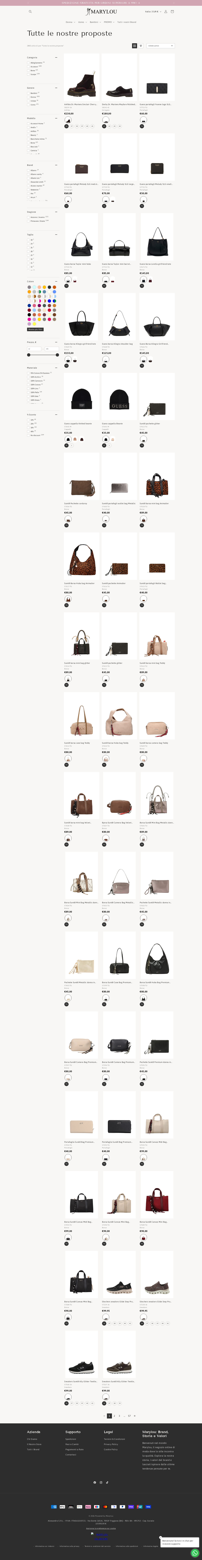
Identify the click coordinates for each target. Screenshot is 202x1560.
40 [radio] (87, 126)
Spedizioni (71, 1439)
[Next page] (134, 1415)
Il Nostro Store (34, 1444)
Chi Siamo (32, 1439)
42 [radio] (109, 126)
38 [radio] (77, 126)
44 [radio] (120, 126)
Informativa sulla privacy (69, 1546)
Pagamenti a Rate (75, 1449)
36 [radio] (66, 126)
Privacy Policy (111, 1444)
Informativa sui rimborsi (44, 1546)
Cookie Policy (111, 1449)
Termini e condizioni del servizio (98, 1546)
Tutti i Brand (33, 1449)
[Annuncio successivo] (174, 3)
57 (129, 1415)
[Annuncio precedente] (28, 3)
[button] (30, 11)
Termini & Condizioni (114, 1439)
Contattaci (71, 1454)
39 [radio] (82, 126)
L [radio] (71, 445)
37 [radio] (71, 126)
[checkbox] (29, 287)
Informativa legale (150, 1546)
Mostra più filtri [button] (35, 329)
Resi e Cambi (72, 1444)
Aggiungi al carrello (96, 56)
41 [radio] (92, 126)
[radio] (68, 119)
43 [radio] (114, 126)
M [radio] (66, 445)
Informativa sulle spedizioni (127, 1546)
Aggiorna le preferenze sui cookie (101, 1528)
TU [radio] (142, 126)
